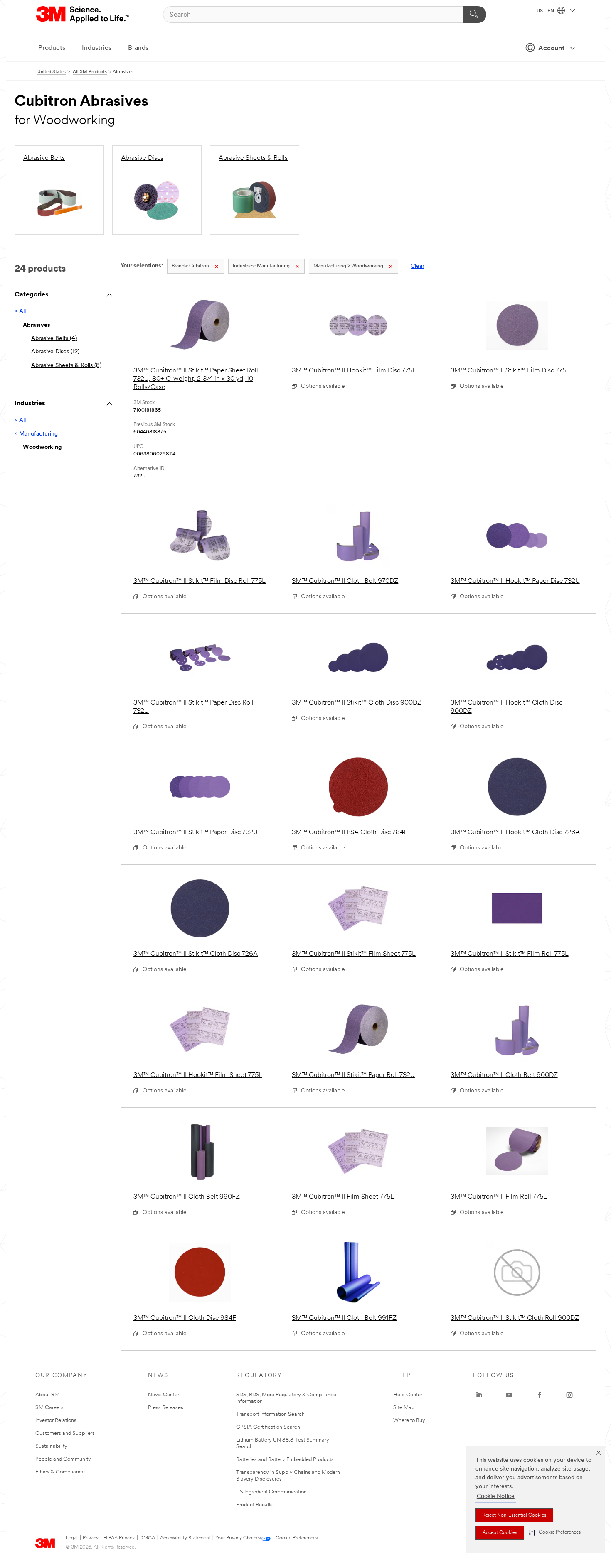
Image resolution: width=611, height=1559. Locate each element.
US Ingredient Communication (271, 1492)
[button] (554, 1532)
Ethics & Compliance (60, 1472)
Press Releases (165, 1407)
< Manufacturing (36, 434)
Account (551, 48)
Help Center (407, 1394)
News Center (163, 1394)
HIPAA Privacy (119, 1538)
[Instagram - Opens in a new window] (569, 1395)
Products (51, 48)
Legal (72, 1538)
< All (20, 311)
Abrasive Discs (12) (55, 352)
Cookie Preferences (297, 1538)
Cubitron (190, 266)
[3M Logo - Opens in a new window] (83, 14)
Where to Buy (409, 1420)
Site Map (404, 1407)
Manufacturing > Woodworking (348, 266)
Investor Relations (55, 1420)
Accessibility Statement (185, 1538)
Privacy (91, 1538)
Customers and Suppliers (65, 1433)
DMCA (147, 1538)
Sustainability (51, 1446)
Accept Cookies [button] (500, 1532)
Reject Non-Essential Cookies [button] (514, 1515)
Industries (96, 48)
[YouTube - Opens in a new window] (509, 1395)
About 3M (47, 1394)
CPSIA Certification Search (268, 1427)
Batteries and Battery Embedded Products (285, 1459)
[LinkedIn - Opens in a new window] (479, 1395)
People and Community (63, 1459)
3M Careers (49, 1407)
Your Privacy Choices (238, 1538)
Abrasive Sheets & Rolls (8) (66, 365)
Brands (138, 48)
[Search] (474, 14)
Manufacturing (261, 266)
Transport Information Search (270, 1414)
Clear (417, 266)
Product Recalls (254, 1505)
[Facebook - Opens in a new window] (539, 1395)
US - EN (546, 11)
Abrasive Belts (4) (54, 338)
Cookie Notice (496, 1496)
